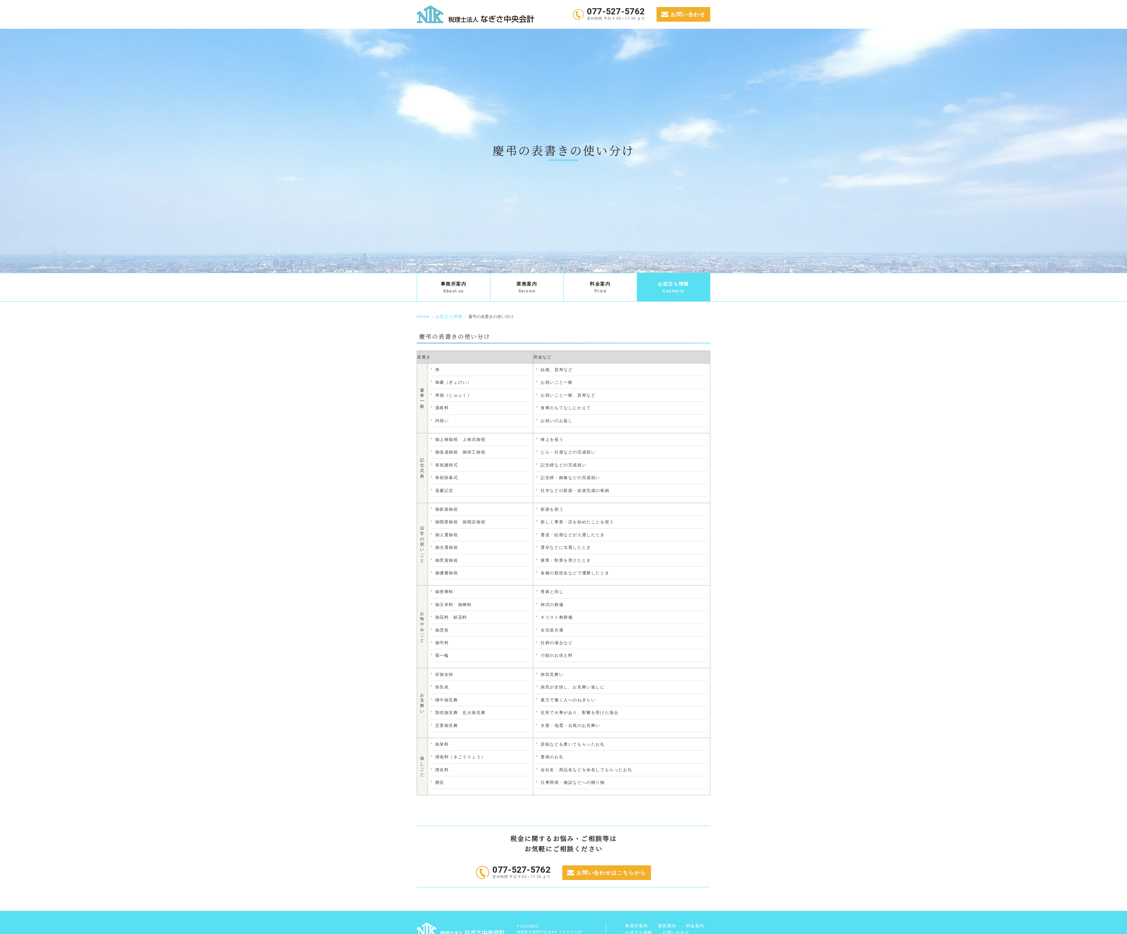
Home (423, 316)
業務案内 (527, 287)
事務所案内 (454, 287)
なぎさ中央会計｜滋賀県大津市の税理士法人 (475, 14)
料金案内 (600, 287)
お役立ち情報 (673, 287)
